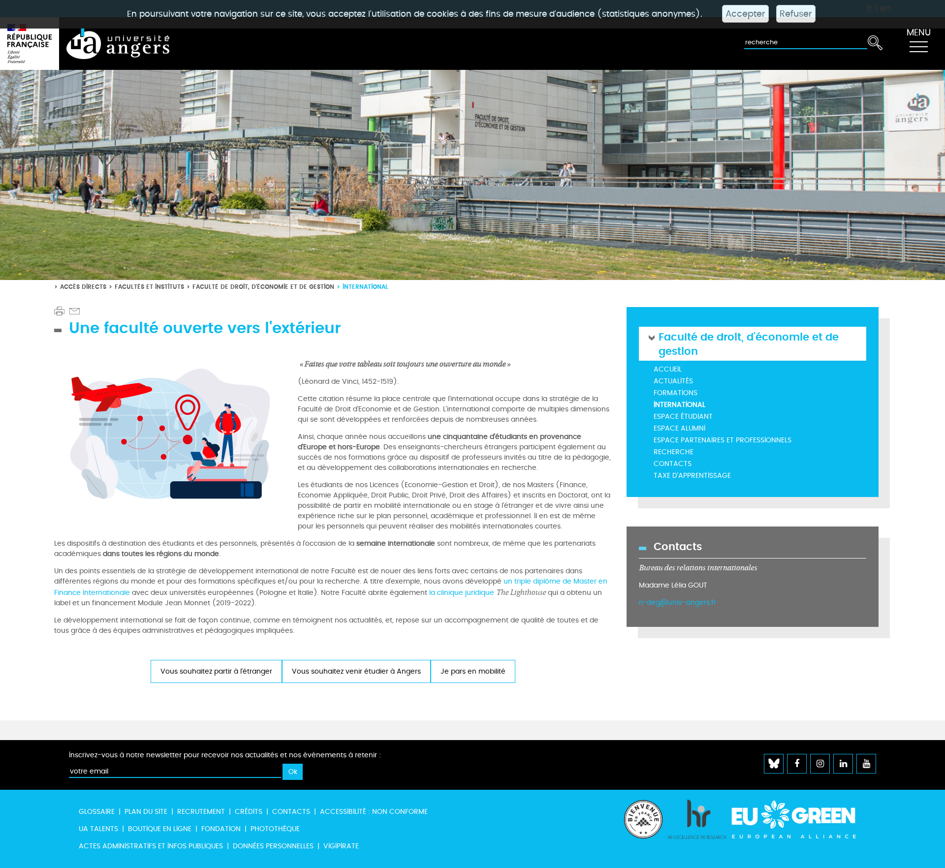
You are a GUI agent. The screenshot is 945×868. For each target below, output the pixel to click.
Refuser (796, 14)
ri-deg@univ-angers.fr (677, 602)
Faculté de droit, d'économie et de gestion (263, 286)
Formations (675, 393)
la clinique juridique (486, 593)
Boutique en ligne (159, 829)
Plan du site (146, 811)
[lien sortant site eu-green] (802, 819)
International (679, 405)
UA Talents (98, 829)
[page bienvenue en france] (643, 829)
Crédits (248, 811)
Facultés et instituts (149, 286)
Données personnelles (273, 846)
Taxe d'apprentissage (692, 475)
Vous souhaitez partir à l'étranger (216, 671)
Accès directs (83, 286)
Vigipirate (341, 846)
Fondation (221, 829)
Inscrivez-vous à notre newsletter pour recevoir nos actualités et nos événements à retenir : (225, 755)
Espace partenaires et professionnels (722, 440)
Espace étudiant (683, 416)
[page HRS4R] (696, 829)
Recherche (673, 452)
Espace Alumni (679, 428)
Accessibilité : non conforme (374, 811)
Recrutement (201, 811)
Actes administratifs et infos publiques (151, 846)
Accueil (668, 369)
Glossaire (97, 811)
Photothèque (275, 829)
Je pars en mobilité (473, 671)
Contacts (673, 464)
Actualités (673, 381)
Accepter (745, 14)
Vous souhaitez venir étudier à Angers (356, 671)
